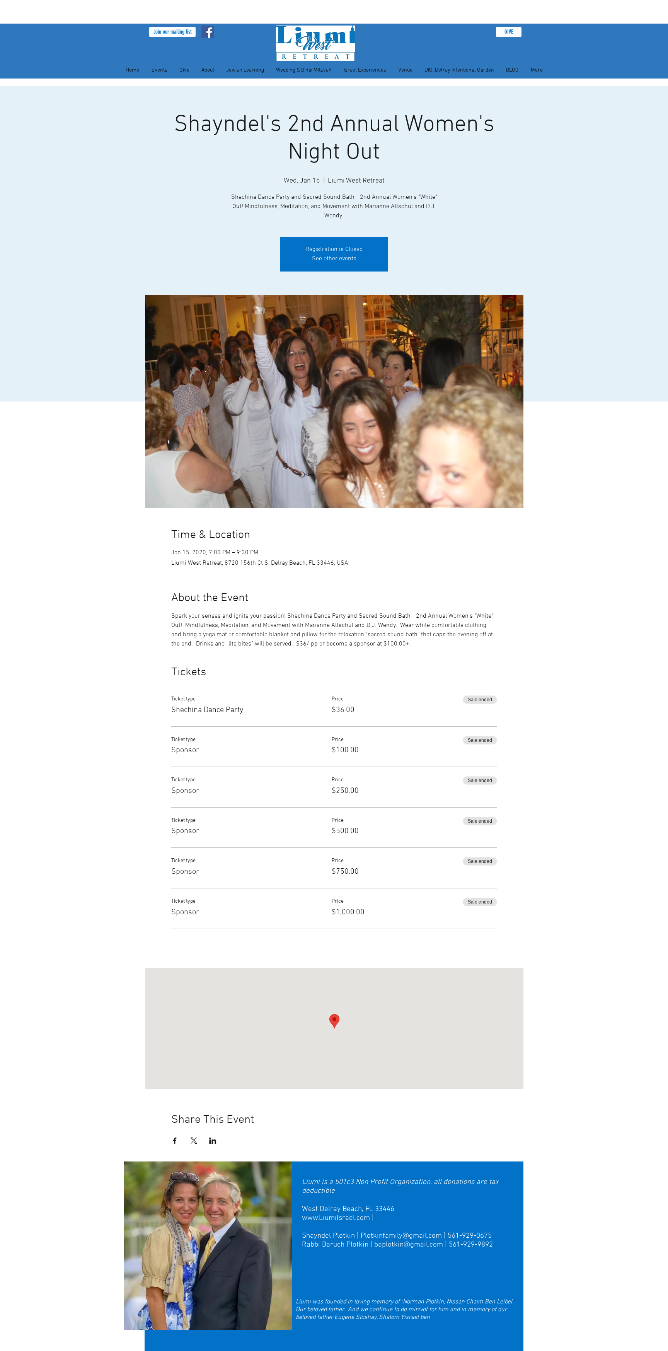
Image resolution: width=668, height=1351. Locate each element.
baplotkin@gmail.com (408, 1244)
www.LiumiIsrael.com (336, 1218)
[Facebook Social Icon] (207, 32)
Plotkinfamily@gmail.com (401, 1235)
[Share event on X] (194, 1141)
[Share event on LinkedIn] (212, 1141)
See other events (334, 259)
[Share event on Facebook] (175, 1141)
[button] (172, 32)
